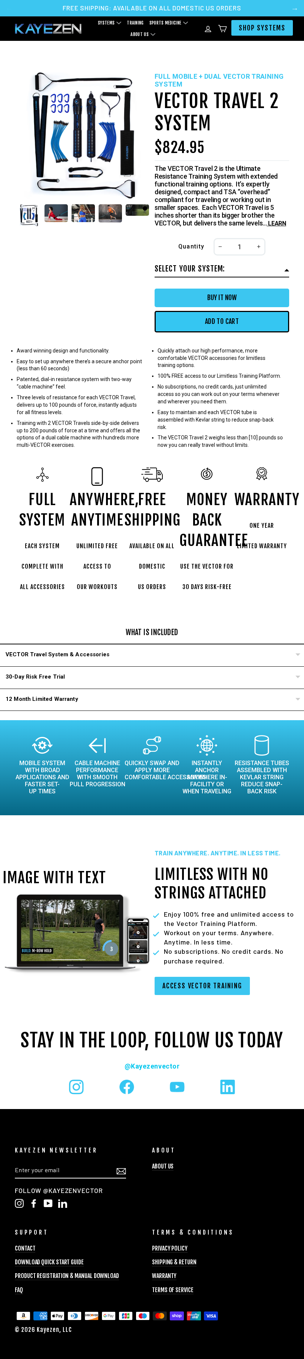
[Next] (294, 8)
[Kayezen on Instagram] (76, 1087)
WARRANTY (164, 1276)
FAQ (19, 1290)
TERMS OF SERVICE (173, 1290)
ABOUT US (163, 1166)
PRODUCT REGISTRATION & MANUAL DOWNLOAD (67, 1276)
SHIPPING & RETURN (174, 1262)
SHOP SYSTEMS (262, 28)
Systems (106, 23)
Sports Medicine (165, 23)
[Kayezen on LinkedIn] (227, 1087)
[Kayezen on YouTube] (177, 1087)
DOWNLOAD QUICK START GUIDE (49, 1262)
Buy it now (222, 297)
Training (135, 23)
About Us (139, 34)
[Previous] (9, 8)
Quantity (191, 246)
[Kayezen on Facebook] (126, 1087)
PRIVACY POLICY (170, 1248)
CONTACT (25, 1248)
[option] (152, 8)
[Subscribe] (121, 1170)
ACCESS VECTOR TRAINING (202, 986)
